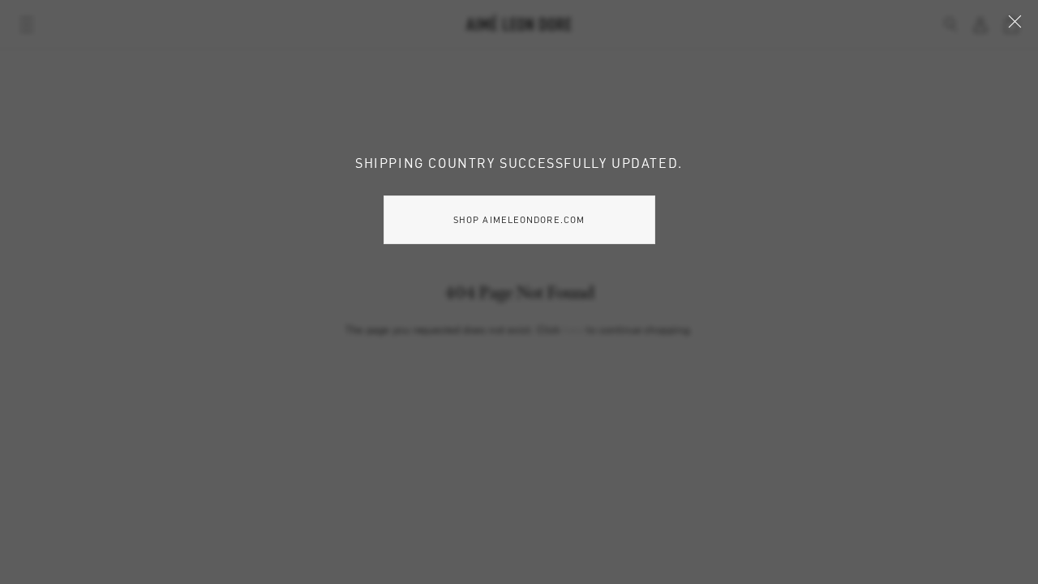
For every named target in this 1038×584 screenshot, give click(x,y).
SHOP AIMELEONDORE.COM (519, 219)
